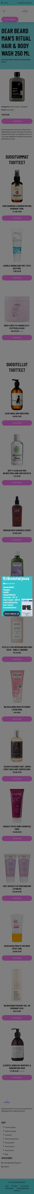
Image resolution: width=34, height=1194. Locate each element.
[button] (11, 613)
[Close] (3, 577)
